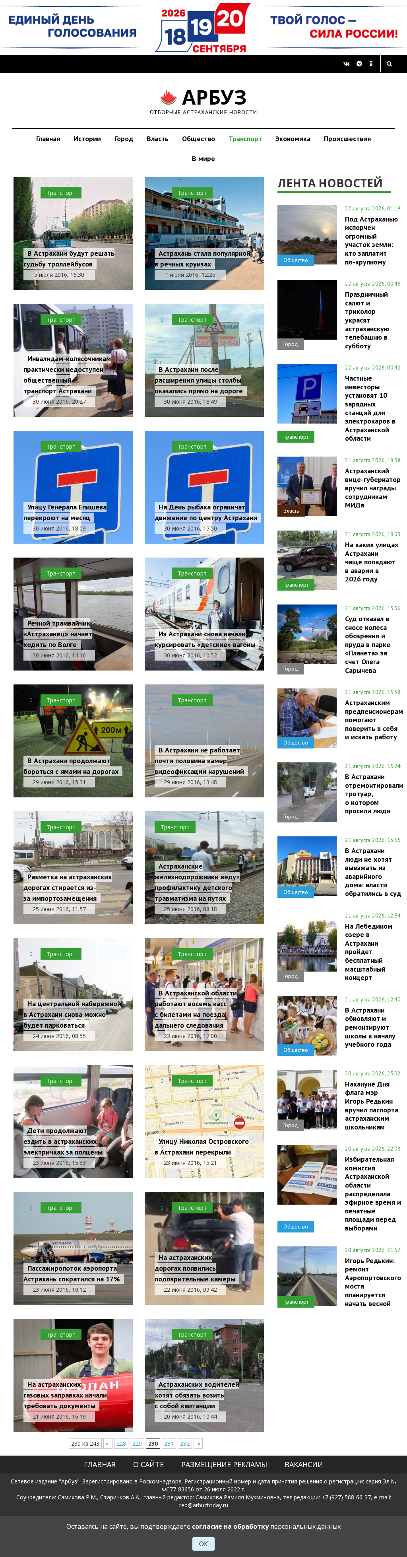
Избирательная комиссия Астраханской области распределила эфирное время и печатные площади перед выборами (373, 1193)
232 (185, 1443)
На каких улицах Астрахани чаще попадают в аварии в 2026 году (371, 561)
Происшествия (347, 138)
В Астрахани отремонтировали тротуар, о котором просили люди (374, 793)
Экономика (292, 138)
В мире (203, 158)
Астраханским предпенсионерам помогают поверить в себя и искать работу (374, 719)
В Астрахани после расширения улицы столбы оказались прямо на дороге (199, 380)
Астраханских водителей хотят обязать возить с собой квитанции (197, 1395)
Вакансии (304, 1464)
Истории (87, 138)
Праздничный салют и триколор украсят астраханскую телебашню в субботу (367, 320)
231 (169, 1443)
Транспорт (245, 138)
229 (137, 1443)
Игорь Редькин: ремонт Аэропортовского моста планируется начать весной (373, 1282)
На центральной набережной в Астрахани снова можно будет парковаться (72, 1014)
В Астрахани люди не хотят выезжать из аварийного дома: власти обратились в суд (373, 872)
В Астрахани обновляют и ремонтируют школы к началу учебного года (370, 1027)
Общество (198, 138)
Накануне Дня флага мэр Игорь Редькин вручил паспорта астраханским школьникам (371, 1105)
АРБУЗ (204, 100)
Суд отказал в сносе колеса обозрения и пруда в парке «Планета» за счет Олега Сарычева (367, 644)
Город (123, 138)
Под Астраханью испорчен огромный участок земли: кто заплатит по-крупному (371, 240)
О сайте (148, 1464)
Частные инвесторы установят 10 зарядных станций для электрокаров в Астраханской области (370, 408)
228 (121, 1443)
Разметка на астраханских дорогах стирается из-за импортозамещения (67, 887)
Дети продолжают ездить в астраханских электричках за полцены (63, 1141)
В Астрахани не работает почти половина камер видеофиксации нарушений (199, 760)
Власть (158, 138)
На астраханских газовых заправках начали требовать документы (65, 1395)
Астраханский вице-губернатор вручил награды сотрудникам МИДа (373, 487)
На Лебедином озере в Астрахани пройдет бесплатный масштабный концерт (368, 951)
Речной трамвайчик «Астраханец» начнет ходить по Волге (57, 633)
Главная (48, 138)
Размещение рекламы (224, 1464)
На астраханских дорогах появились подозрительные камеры (195, 1268)
